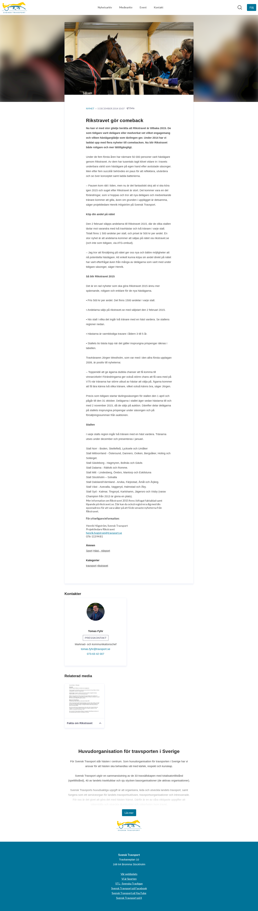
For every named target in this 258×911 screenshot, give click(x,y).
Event (143, 7)
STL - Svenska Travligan (129, 883)
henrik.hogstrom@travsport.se (104, 532)
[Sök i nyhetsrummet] (239, 7)
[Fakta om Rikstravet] (84, 701)
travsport (91, 565)
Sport (89, 550)
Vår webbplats (129, 874)
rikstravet (102, 565)
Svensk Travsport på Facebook (129, 888)
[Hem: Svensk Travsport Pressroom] (14, 7)
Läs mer (129, 812)
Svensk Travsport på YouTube (129, 893)
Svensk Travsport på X (129, 897)
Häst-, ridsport (101, 550)
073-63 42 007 (95, 653)
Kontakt (158, 7)
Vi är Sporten (129, 878)
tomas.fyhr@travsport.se (95, 649)
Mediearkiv (125, 7)
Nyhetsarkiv (105, 7)
